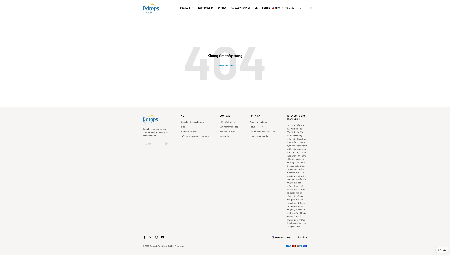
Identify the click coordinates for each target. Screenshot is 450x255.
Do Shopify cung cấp (176, 246)
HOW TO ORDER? (205, 8)
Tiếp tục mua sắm (225, 65)
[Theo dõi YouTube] (162, 237)
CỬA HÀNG (185, 8)
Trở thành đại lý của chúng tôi (195, 136)
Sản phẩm (224, 136)
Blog (183, 126)
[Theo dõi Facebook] (144, 237)
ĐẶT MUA (222, 8)
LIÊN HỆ (266, 8)
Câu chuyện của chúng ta (192, 122)
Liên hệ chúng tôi (228, 122)
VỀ (256, 8)
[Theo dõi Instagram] (156, 237)
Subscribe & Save (189, 131)
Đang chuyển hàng (258, 122)
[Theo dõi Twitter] (150, 237)
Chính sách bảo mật (259, 136)
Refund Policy (256, 126)
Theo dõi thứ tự (227, 131)
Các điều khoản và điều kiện (263, 131)
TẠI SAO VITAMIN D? (240, 8)
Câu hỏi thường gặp (229, 126)
